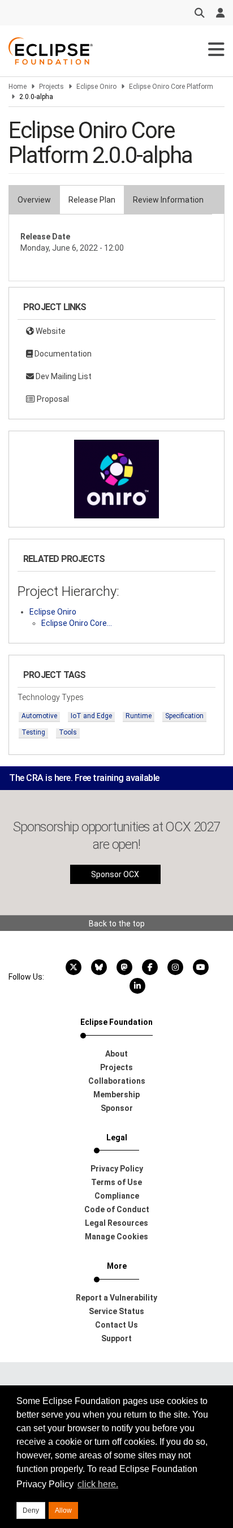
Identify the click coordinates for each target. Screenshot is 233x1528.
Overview (34, 199)
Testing (33, 732)
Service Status (116, 1311)
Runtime (139, 716)
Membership (116, 1094)
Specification (184, 716)
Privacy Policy (116, 1168)
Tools (68, 732)
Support (116, 1338)
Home (17, 87)
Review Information (168, 199)
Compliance (116, 1195)
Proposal (52, 399)
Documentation (62, 353)
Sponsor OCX (115, 874)
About (116, 1053)
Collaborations (116, 1080)
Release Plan (91, 199)
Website (50, 331)
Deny (31, 1510)
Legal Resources (116, 1222)
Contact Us (116, 1324)
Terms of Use (116, 1182)
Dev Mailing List (63, 376)
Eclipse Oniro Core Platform (171, 87)
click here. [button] (97, 1484)
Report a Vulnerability (116, 1297)
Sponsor (117, 1108)
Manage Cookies (116, 1236)
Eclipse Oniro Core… (76, 623)
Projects (51, 87)
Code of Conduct (116, 1209)
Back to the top (117, 923)
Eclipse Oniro (96, 87)
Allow (63, 1510)
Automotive (39, 716)
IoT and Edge (91, 716)
